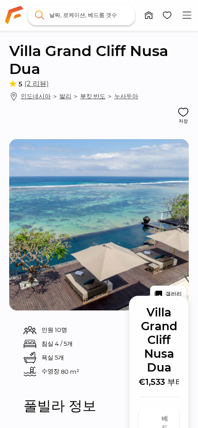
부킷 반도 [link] (92, 96)
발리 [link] (65, 96)
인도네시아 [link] (36, 96)
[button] (149, 15)
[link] (14, 15)
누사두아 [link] (126, 96)
